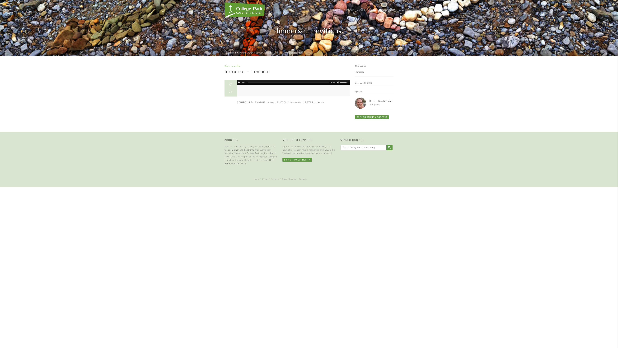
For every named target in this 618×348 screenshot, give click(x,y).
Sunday (335, 10)
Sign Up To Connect (296, 160)
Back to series (232, 66)
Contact (387, 10)
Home (256, 179)
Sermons (275, 179)
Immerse (360, 72)
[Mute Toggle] (338, 82)
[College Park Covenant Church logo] (245, 10)
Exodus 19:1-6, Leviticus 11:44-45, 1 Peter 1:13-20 (289, 102)
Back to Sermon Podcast (372, 117)
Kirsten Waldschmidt (381, 101)
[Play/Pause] (239, 82)
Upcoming (319, 10)
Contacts (303, 179)
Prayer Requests (289, 179)
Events (265, 179)
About (373, 10)
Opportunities (354, 10)
